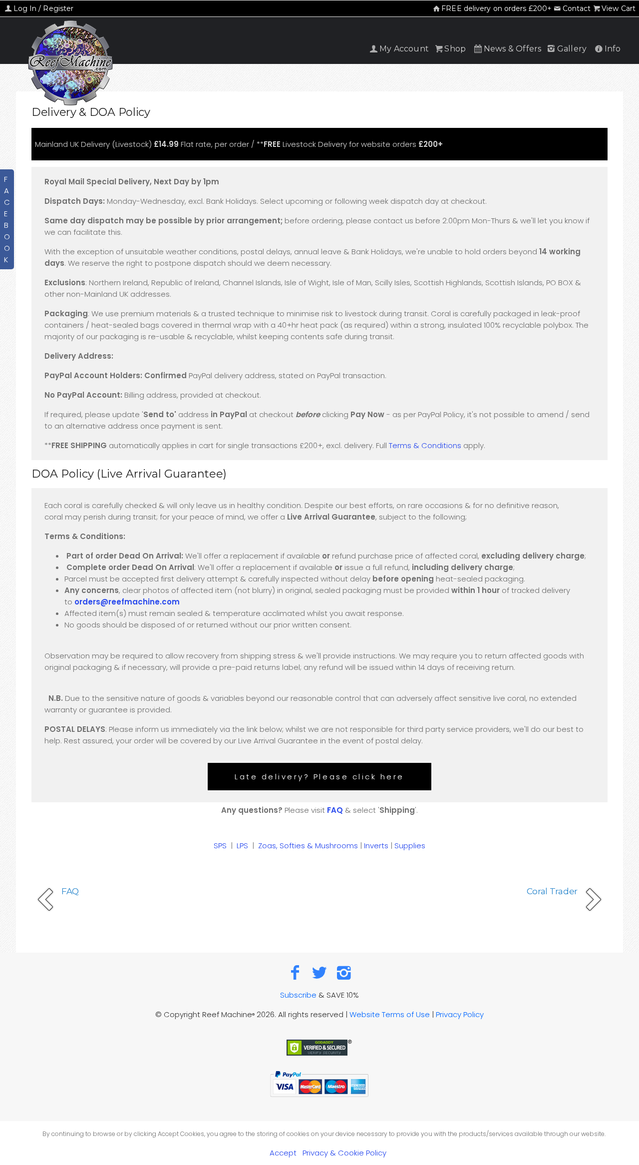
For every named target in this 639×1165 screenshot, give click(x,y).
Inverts (376, 845)
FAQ (335, 810)
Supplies (409, 845)
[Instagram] (343, 972)
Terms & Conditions (425, 445)
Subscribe (298, 995)
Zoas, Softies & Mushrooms (308, 845)
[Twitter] (320, 972)
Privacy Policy (460, 1014)
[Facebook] (295, 972)
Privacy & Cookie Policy (344, 1153)
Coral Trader (552, 891)
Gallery (572, 48)
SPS (220, 845)
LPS (242, 845)
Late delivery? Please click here (319, 776)
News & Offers (513, 48)
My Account (404, 48)
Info (613, 48)
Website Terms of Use (389, 1014)
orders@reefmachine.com (127, 601)
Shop (455, 48)
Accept (283, 1153)
